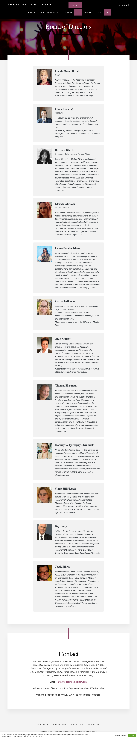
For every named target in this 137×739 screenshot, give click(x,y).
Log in (94, 732)
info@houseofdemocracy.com (72, 682)
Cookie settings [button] (120, 735)
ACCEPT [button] (132, 735)
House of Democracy (29, 4)
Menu (75, 5)
